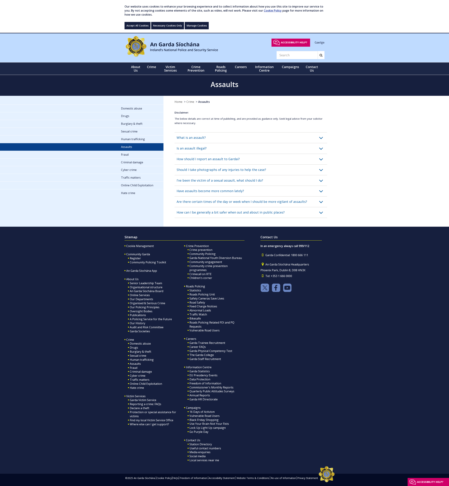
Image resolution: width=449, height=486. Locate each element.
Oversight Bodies (141, 311)
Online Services (140, 295)
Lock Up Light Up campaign (207, 428)
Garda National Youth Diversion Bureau (215, 258)
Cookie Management (140, 246)
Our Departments (141, 299)
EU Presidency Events (203, 375)
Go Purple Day (198, 432)
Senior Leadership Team (146, 283)
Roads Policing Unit (202, 294)
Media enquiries (199, 452)
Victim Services (136, 396)
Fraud (133, 368)
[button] (252, 137)
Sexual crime (138, 356)
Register (135, 258)
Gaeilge (319, 42)
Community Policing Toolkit (148, 262)
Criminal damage (141, 372)
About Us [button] (135, 68)
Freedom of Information (205, 383)
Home (178, 102)
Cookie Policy (273, 10)
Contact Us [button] (312, 68)
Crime (190, 102)
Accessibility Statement (222, 478)
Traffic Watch (198, 314)
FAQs (175, 478)
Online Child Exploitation (146, 384)
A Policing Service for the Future (151, 319)
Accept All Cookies (137, 25)
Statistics (195, 290)
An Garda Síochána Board (146, 291)
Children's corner (200, 278)
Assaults (204, 102)
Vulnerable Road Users (204, 330)
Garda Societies (140, 331)
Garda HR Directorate (203, 399)
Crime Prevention (197, 246)
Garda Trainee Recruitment (207, 343)
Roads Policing (195, 286)
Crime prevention (200, 250)
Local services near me (204, 460)
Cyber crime (137, 376)
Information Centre (199, 367)
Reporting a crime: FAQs (145, 404)
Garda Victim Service (143, 400)
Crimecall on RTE (200, 274)
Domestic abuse (140, 343)
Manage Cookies (197, 25)
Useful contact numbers (205, 448)
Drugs (134, 347)
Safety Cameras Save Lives (206, 298)
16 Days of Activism (202, 412)
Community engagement (205, 262)
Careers (191, 339)
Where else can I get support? (149, 424)
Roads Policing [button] (221, 68)
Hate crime (137, 388)
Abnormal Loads (200, 310)
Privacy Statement (307, 478)
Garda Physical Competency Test (210, 351)
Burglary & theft (140, 352)
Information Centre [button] (264, 68)
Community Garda (138, 254)
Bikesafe (195, 318)
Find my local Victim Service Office (151, 420)
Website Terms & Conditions (253, 478)
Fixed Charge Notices (203, 306)
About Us (132, 279)
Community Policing (202, 254)
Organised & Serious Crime (147, 303)
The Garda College (201, 355)
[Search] (321, 55)
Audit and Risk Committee (146, 327)
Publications (138, 315)
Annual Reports (199, 395)
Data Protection (199, 379)
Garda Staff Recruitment (205, 359)
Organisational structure (146, 287)
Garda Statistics (199, 371)
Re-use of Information (283, 478)
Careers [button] (241, 67)
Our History (137, 323)
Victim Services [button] (170, 68)
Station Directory (200, 444)
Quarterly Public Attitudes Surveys (211, 391)
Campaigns (193, 408)
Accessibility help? (294, 42)
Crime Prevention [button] (195, 68)
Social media (197, 456)
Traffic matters (139, 380)
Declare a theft (139, 408)
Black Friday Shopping (204, 420)
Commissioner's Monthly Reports (211, 387)
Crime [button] (151, 67)
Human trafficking (142, 360)
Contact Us (193, 440)
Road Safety (197, 302)
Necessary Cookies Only (167, 25)
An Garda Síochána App (141, 271)
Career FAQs (197, 347)
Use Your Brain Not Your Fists (209, 424)
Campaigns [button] (290, 67)
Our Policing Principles (144, 307)
